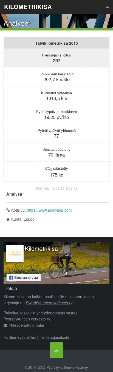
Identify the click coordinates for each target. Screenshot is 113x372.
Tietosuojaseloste (54, 337)
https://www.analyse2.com (49, 210)
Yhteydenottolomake (26, 325)
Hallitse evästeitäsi (20, 337)
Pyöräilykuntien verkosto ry (49, 302)
